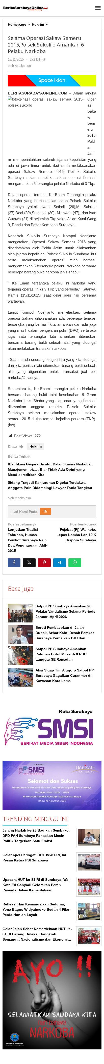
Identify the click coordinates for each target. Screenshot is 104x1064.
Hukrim (36, 446)
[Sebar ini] (14, 562)
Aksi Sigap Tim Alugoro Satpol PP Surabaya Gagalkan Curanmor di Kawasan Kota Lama (65, 675)
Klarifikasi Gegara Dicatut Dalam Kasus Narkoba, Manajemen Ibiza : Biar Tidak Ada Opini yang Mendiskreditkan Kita (50, 469)
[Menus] (97, 8)
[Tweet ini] (29, 562)
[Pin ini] (44, 562)
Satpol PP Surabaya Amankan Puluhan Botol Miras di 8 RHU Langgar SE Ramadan (61, 654)
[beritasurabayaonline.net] (25, 8)
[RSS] (45, 511)
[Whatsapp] (74, 562)
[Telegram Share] (59, 562)
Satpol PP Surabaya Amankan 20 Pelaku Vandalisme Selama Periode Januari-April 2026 (65, 611)
